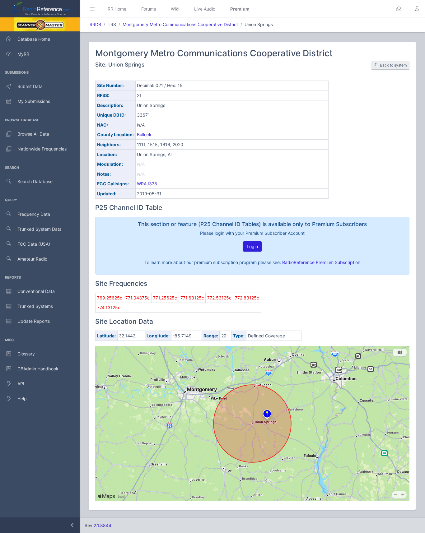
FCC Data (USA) (33, 244)
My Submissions (33, 101)
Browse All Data (33, 134)
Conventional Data (36, 291)
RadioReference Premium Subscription (321, 262)
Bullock (144, 134)
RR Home (117, 9)
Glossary (26, 353)
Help (22, 398)
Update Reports (33, 321)
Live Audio (204, 9)
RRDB (95, 24)
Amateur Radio (32, 259)
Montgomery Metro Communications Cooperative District (180, 24)
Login (252, 246)
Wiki (175, 9)
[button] (399, 8)
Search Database (35, 181)
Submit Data (30, 86)
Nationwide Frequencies (42, 148)
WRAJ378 (147, 183)
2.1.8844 (102, 525)
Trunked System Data (39, 229)
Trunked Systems (35, 306)
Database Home (33, 39)
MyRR (23, 54)
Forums (148, 9)
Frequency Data (33, 214)
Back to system (393, 65)
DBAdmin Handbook (37, 368)
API (20, 383)
